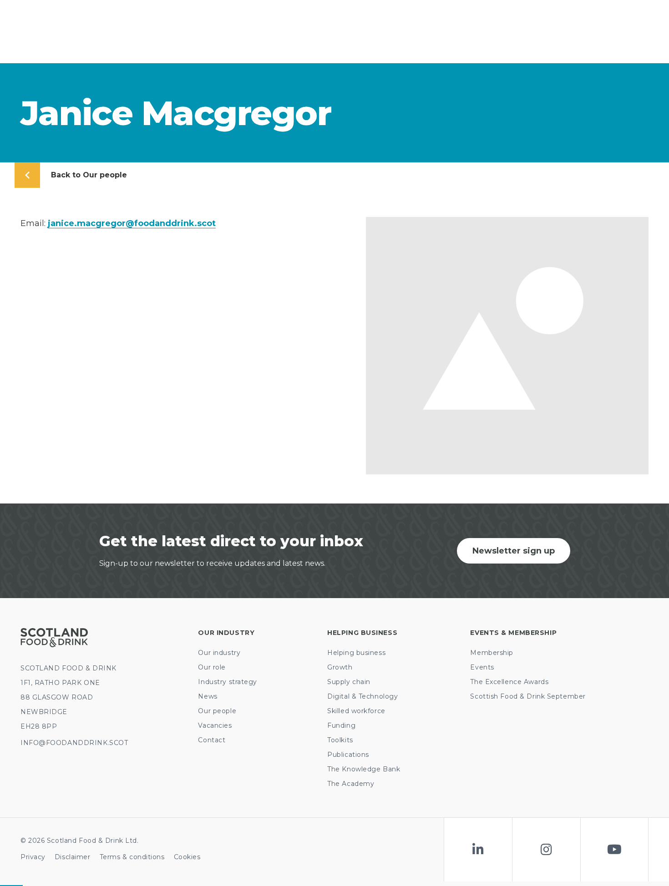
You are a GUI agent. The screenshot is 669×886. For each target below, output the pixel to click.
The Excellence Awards (509, 682)
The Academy (350, 784)
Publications (348, 754)
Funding (341, 725)
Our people (217, 711)
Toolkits (340, 740)
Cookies (187, 857)
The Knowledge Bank (363, 769)
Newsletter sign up (513, 551)
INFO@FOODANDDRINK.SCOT (74, 743)
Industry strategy (227, 682)
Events (482, 667)
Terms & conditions (132, 857)
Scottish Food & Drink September (527, 696)
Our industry (219, 653)
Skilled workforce (356, 711)
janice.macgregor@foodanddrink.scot (132, 223)
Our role (211, 667)
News (207, 696)
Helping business (356, 653)
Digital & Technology (362, 696)
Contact (211, 740)
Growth (339, 667)
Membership (491, 653)
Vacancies (215, 725)
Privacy (33, 857)
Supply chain (348, 682)
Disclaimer (73, 857)
